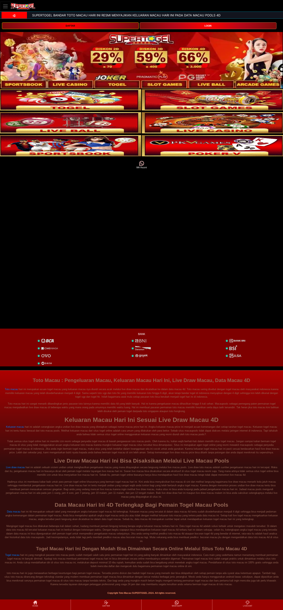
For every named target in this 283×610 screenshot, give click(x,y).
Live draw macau (15, 467)
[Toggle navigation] (5, 6)
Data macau (13, 511)
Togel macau (12, 555)
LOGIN (208, 25)
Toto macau (11, 389)
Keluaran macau (15, 426)
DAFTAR (70, 25)
